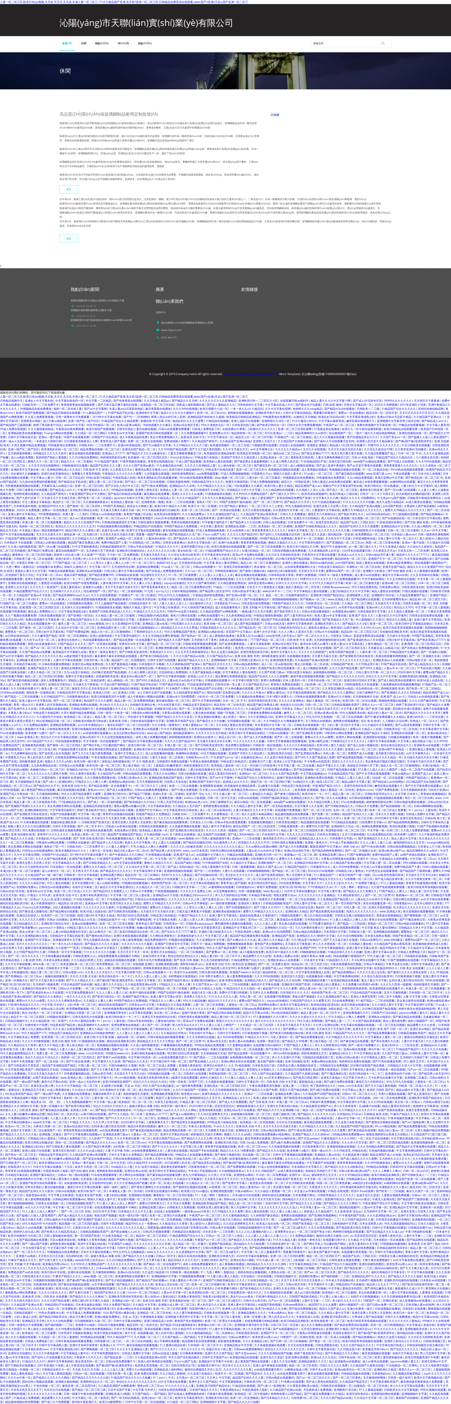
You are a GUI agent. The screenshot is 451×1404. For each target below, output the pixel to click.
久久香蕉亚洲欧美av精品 (337, 688)
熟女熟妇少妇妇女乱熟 (299, 907)
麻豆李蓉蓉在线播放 (158, 409)
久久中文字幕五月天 (235, 449)
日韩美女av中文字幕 (121, 433)
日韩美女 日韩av (340, 636)
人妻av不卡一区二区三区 (399, 668)
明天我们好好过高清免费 (132, 915)
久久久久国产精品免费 (343, 668)
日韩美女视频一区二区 (417, 603)
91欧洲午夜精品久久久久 (93, 490)
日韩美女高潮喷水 (328, 834)
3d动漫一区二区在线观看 (387, 778)
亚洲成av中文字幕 (96, 903)
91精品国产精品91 (296, 867)
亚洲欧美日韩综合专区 (55, 923)
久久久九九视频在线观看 (142, 769)
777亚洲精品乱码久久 (71, 802)
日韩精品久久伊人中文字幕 (243, 490)
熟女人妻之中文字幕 (404, 838)
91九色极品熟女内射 (169, 465)
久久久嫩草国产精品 (44, 636)
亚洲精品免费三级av (332, 855)
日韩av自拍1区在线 (12, 891)
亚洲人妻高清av (70, 587)
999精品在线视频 (122, 490)
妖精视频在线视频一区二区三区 (333, 672)
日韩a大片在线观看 (326, 632)
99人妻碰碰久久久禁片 (370, 619)
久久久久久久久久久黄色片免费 (47, 773)
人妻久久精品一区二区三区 (44, 672)
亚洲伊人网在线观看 (348, 737)
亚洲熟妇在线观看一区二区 (408, 733)
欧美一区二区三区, (381, 624)
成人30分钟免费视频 (345, 867)
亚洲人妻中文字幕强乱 (22, 514)
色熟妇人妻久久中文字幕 (30, 571)
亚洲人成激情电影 (101, 636)
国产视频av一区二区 (312, 599)
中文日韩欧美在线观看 (416, 445)
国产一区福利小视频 (433, 652)
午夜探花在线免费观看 (70, 429)
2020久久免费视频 (385, 405)
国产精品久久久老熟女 (36, 798)
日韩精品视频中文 (11, 401)
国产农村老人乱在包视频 (54, 753)
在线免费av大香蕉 (233, 429)
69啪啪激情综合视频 (74, 465)
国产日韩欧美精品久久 (339, 806)
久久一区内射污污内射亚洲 (259, 765)
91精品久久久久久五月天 (149, 611)
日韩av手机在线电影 (140, 546)
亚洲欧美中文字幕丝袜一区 (28, 469)
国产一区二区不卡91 (90, 826)
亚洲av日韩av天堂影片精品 (394, 417)
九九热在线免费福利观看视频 (37, 482)
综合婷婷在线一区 (367, 688)
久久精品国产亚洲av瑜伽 (235, 441)
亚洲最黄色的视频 (33, 745)
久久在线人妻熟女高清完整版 (234, 725)
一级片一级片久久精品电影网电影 (375, 433)
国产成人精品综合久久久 (424, 664)
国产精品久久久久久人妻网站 (335, 692)
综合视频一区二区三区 (366, 518)
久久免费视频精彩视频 (219, 579)
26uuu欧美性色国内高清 (387, 875)
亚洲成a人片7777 (113, 453)
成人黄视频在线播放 (314, 469)
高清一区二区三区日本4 (251, 469)
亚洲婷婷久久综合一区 (275, 421)
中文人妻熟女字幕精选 (36, 502)
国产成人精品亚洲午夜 (389, 879)
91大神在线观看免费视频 (54, 664)
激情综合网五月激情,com (151, 469)
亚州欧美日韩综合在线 (84, 510)
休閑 (83, 43)
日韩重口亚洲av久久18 (253, 660)
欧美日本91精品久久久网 (170, 506)
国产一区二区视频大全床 (424, 656)
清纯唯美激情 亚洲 (273, 656)
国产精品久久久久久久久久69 (344, 676)
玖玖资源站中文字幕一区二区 (291, 510)
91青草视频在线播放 (133, 461)
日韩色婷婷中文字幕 (250, 405)
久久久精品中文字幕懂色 (377, 725)
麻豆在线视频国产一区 (70, 551)
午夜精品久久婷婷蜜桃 (393, 859)
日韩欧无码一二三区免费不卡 (40, 405)
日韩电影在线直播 (127, 575)
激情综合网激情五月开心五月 (79, 668)
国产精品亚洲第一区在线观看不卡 (134, 640)
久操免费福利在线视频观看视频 (400, 684)
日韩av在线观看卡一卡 (207, 567)
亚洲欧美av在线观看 (89, 571)
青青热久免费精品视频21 (286, 684)
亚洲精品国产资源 (283, 936)
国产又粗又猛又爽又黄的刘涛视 (118, 405)
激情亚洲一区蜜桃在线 (40, 692)
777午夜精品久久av (319, 887)
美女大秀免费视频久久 (164, 437)
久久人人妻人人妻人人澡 (375, 842)
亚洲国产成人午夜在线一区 (17, 794)
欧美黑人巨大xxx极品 (250, 636)
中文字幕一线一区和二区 (382, 830)
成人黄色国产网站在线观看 (38, 790)
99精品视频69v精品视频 (153, 615)
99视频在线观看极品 (181, 940)
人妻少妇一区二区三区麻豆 (263, 478)
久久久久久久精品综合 (108, 648)
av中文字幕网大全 (261, 449)
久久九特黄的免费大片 (158, 559)
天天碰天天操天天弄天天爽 (214, 741)
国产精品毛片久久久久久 (115, 871)
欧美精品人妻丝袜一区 (125, 502)
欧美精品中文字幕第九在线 (70, 652)
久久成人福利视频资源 (22, 546)
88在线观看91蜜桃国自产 (430, 563)
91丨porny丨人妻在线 (422, 810)
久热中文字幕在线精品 (297, 413)
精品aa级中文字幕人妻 (356, 782)
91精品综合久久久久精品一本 (382, 757)
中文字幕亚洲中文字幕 (434, 729)
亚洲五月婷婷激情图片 (238, 567)
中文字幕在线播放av (313, 773)
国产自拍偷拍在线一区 (396, 518)
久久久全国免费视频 (103, 595)
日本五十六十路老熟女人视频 (265, 587)
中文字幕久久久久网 (325, 498)
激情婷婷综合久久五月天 (408, 842)
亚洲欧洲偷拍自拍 (36, 810)
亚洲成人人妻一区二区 (174, 490)
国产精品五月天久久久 (217, 664)
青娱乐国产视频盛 (75, 575)
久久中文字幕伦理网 (278, 409)
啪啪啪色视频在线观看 (393, 701)
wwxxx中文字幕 (74, 425)
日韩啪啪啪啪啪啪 (258, 871)
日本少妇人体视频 (429, 474)
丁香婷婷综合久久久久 (148, 632)
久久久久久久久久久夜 (161, 551)
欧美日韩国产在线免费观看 (81, 583)
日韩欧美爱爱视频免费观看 (89, 599)
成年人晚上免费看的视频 (151, 737)
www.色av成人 (272, 891)
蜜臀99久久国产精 (317, 826)
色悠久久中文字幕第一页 (140, 842)
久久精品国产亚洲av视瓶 (365, 506)
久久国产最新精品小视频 (121, 664)
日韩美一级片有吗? (34, 684)
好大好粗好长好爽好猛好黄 (413, 494)
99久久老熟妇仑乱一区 (215, 425)
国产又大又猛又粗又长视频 (340, 940)
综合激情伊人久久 (200, 603)
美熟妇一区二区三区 (380, 923)
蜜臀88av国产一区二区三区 (343, 571)
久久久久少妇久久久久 (339, 883)
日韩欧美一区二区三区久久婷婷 (236, 668)
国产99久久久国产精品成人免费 (315, 757)
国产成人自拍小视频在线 (362, 745)
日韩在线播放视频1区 (51, 615)
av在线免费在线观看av (97, 733)
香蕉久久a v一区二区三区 (378, 705)
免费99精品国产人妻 (114, 542)
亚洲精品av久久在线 (182, 486)
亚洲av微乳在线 (318, 741)
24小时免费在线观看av (277, 769)
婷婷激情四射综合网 (113, 457)
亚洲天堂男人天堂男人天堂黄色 (131, 822)
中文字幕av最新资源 (331, 421)
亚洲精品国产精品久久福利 (372, 733)
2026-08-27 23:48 (86, 325)
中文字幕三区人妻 (216, 936)
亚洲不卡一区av (367, 859)
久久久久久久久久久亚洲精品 (217, 401)
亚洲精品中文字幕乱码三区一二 (242, 928)
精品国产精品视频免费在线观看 (249, 936)
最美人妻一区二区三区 (72, 624)
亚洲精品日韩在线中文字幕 (117, 619)
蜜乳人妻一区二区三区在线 (106, 482)
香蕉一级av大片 (23, 705)
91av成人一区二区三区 (318, 474)
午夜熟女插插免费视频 (268, 615)
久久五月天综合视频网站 (43, 465)
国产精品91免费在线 (40, 551)
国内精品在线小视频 (120, 810)
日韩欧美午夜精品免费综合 (424, 498)
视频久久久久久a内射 (58, 761)
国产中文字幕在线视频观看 (17, 534)
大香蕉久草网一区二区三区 (33, 563)
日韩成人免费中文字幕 (420, 814)
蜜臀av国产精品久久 (436, 672)
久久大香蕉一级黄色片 (166, 725)
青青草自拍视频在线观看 (118, 814)
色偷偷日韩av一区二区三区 (47, 769)
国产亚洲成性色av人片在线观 (365, 640)
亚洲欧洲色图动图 (166, 648)
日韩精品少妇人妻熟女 (349, 871)
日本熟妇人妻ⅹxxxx (403, 534)
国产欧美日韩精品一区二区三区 (106, 798)
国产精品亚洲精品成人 (334, 729)
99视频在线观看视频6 (135, 883)
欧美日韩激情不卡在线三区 (207, 490)
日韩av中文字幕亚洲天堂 (205, 928)
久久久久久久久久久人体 (184, 899)
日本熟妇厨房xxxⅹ (316, 919)
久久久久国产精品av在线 (188, 656)
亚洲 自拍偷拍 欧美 (23, 834)
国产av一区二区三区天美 (46, 648)
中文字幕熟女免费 (164, 919)
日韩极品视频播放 (399, 737)
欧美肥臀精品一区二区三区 (372, 534)
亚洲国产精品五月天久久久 (325, 879)
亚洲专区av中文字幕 (131, 644)
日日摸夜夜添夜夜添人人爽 (81, 441)
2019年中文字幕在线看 (106, 417)
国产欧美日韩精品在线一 (155, 656)
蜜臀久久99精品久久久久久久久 (362, 510)
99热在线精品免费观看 (136, 773)
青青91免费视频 (306, 575)
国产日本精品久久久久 (236, 818)
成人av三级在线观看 (82, 518)
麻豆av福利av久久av (187, 559)
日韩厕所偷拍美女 (218, 538)
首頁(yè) (67, 43)
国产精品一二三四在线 (351, 923)
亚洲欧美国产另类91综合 (204, 782)
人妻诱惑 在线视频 (50, 583)
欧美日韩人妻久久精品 (278, 486)
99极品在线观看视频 (411, 425)
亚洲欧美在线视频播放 (22, 583)
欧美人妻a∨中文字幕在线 (330, 615)
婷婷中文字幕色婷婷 (299, 624)
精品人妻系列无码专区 (223, 773)
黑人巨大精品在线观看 (318, 915)
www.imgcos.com (171, 330)
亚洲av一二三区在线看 (246, 838)
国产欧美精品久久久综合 (139, 802)
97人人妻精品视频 (140, 709)
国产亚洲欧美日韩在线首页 (356, 656)
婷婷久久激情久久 (75, 567)
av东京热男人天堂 (11, 948)
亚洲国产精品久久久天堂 (43, 668)
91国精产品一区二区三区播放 (18, 603)
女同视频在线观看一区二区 (244, 721)
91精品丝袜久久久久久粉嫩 (345, 952)
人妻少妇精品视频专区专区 (204, 769)
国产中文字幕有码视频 (171, 676)
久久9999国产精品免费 (172, 449)
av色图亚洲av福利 (343, 611)
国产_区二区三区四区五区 (349, 648)
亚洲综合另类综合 (59, 684)
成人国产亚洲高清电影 (270, 875)
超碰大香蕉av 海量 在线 (316, 956)
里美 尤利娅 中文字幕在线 (259, 607)
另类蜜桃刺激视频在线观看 (22, 486)
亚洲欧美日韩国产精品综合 (327, 595)
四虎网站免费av (26, 887)
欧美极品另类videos (244, 790)
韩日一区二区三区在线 (419, 798)
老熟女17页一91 (207, 502)
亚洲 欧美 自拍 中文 (192, 437)
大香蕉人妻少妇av (19, 713)
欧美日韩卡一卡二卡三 (316, 794)
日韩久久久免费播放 (292, 514)
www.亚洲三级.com (378, 474)
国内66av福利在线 (321, 563)
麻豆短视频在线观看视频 (84, 453)
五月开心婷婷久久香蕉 (428, 903)
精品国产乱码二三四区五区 (357, 522)
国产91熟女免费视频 (154, 486)
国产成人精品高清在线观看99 (396, 680)
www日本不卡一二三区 (276, 591)
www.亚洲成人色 (338, 599)
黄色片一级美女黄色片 (103, 652)
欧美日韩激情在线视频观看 (228, 546)
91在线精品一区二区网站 (144, 542)
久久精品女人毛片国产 (186, 806)
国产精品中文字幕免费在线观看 (142, 741)
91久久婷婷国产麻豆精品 (197, 607)
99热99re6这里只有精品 (182, 611)
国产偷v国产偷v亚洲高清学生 (413, 441)
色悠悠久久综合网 (202, 668)
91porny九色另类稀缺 (36, 907)
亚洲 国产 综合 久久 (361, 615)
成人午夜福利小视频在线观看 (145, 696)
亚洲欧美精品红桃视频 (413, 676)
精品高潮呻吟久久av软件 (310, 433)
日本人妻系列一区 (294, 680)
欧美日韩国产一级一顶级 (354, 875)
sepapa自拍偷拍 (174, 583)
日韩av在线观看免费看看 (174, 429)
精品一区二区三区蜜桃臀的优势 (191, 587)
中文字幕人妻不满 (352, 709)
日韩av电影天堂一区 (419, 660)
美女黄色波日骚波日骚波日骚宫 (385, 761)
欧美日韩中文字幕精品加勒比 (414, 624)
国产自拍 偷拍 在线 (416, 522)
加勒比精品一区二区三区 (304, 688)
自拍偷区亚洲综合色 (142, 705)
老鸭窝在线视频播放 (240, 413)
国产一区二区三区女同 (317, 810)
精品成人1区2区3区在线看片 (347, 445)
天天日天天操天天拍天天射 (345, 449)
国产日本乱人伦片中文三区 (122, 486)
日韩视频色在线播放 (79, 603)
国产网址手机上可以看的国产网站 (104, 745)
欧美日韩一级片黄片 (86, 761)
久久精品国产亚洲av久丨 (429, 417)
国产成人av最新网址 (119, 790)
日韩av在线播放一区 (281, 733)
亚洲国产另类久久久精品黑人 (239, 457)
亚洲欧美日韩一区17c (268, 855)
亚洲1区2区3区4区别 (292, 887)
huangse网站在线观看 (58, 433)
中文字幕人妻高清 (438, 425)
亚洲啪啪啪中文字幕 (224, 660)
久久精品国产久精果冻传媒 (295, 441)
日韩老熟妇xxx (245, 887)
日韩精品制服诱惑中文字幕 (119, 522)
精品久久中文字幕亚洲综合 (117, 887)
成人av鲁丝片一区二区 (56, 871)
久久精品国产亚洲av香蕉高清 (259, 514)
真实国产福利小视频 (187, 863)
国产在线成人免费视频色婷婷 (164, 571)
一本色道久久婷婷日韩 (47, 441)
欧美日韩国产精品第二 (343, 652)
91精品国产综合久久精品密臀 (119, 421)
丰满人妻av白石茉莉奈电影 (126, 409)
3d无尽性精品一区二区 (100, 425)
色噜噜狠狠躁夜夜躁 (239, 944)
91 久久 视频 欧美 (143, 761)
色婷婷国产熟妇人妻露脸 (51, 457)
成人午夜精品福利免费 (133, 437)
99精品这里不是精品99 (197, 705)
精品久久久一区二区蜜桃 (76, 461)
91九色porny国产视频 (391, 498)
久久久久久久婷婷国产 (312, 652)
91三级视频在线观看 (405, 514)
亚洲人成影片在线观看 (245, 421)
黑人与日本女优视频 (318, 648)
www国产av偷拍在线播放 (369, 461)
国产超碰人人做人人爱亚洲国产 (427, 437)
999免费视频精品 (49, 514)
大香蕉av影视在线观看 (176, 713)
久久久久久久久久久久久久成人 (350, 660)
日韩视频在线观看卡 (217, 680)
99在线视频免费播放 (68, 741)
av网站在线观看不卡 (211, 615)
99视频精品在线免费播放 (35, 409)
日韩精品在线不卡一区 (142, 603)
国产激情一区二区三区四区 (84, 506)
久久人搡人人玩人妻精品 (146, 583)
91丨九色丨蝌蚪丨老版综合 (17, 567)
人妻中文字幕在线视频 (67, 660)
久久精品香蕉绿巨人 (350, 895)
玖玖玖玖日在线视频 (320, 871)
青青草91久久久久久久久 (53, 834)
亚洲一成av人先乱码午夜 (15, 441)
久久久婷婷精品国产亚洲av (183, 664)
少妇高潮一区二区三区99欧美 (323, 684)
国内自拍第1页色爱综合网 (223, 692)
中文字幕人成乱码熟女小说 (414, 741)
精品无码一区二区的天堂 (381, 413)
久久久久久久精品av (288, 449)
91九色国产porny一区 (225, 757)
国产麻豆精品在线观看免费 (170, 822)
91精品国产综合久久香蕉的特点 (254, 778)
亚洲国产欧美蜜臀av (81, 859)
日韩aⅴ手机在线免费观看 (230, 822)
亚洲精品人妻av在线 (155, 624)
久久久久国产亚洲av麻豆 (138, 465)
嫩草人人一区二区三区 (139, 648)
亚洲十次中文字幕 (265, 632)
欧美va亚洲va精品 (128, 425)
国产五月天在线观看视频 (271, 688)
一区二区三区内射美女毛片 (262, 879)
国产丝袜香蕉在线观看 (127, 401)
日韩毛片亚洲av (438, 790)
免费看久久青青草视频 (86, 474)
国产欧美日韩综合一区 (271, 425)
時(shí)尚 (123, 43)
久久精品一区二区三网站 (90, 433)
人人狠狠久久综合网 (394, 721)
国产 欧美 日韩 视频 (378, 709)
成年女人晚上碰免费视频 (126, 940)
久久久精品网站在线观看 (278, 490)
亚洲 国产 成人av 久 (392, 696)
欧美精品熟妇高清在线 (172, 749)
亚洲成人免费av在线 (286, 956)
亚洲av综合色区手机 (186, 425)
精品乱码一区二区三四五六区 (427, 599)
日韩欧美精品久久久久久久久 (218, 628)
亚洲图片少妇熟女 (374, 571)
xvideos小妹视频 (194, 798)
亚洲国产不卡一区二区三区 (385, 559)
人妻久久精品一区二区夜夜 (166, 757)
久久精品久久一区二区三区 (153, 887)
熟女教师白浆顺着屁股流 (230, 676)
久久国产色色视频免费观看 (388, 887)
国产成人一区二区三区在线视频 (144, 482)
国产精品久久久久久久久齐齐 (422, 713)
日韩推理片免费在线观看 (172, 761)
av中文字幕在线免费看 (127, 863)
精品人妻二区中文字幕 (424, 891)
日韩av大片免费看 (366, 806)
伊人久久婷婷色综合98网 (230, 895)
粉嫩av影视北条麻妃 (149, 928)
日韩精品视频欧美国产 (345, 705)
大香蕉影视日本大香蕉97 (160, 948)
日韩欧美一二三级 (368, 409)
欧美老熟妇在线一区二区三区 (59, 449)
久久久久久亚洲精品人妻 (199, 465)
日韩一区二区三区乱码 (69, 478)
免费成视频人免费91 (177, 441)
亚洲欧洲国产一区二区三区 (275, 863)
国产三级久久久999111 (284, 494)
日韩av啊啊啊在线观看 (428, 806)
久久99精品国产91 (52, 696)
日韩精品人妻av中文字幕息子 (99, 948)
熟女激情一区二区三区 (268, 567)
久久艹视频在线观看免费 (20, 615)
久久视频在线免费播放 (250, 696)
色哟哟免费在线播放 (26, 494)
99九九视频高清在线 (298, 506)
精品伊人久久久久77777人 (413, 555)
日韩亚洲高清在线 (412, 587)
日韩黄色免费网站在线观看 (265, 713)
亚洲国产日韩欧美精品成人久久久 (316, 526)
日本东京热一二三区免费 (413, 551)
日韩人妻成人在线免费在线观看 (331, 482)
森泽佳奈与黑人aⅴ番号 (314, 644)
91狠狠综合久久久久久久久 (348, 741)
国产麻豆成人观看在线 (33, 911)
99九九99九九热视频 (319, 717)
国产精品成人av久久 (434, 421)
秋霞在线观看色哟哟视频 (391, 656)
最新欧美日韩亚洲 (302, 457)
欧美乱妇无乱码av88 (331, 417)
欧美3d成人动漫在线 (430, 680)
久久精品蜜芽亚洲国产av (189, 692)
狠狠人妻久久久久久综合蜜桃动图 (29, 826)
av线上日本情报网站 (191, 948)
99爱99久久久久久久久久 (383, 445)
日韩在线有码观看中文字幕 (147, 721)
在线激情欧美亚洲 (107, 676)
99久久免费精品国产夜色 (180, 632)
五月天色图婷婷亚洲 (149, 782)
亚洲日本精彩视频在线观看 (130, 936)
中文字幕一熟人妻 (89, 814)
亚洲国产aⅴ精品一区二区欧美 (124, 538)
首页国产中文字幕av (238, 632)
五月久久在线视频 (314, 449)
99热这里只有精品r (207, 457)
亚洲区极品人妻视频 (421, 749)
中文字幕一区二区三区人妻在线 (130, 895)
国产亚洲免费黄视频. (232, 644)
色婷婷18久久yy (166, 563)
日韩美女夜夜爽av (174, 542)
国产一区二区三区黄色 (67, 701)
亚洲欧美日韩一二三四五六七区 (258, 401)
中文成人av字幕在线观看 (376, 867)
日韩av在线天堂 (275, 624)
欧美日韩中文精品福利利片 (186, 469)
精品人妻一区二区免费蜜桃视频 (134, 701)
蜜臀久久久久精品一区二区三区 (299, 859)
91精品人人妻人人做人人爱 (352, 778)
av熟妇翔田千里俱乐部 (78, 656)
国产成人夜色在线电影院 (54, 538)
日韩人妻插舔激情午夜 (216, 838)
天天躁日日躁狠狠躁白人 (143, 628)
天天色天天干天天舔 (338, 538)
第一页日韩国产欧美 (348, 903)
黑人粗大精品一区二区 (137, 765)
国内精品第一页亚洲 (340, 534)
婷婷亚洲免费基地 (183, 474)
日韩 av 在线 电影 (362, 457)
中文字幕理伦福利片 (311, 542)
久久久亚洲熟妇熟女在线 (31, 936)
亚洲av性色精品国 (129, 445)
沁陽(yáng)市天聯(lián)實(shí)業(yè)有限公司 (251, 374)
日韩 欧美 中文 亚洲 (95, 469)
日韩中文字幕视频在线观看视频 (286, 741)
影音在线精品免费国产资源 (294, 498)
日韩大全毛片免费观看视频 (304, 425)
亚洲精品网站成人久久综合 (64, 469)
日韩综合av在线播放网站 (37, 851)
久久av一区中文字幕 (434, 530)
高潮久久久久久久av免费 (187, 494)
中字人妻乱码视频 (58, 883)
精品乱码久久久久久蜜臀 (187, 421)
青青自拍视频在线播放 (185, 522)
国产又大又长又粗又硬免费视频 (92, 753)
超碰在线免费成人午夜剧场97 (258, 915)
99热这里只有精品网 (46, 713)
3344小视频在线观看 (435, 867)
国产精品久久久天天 (297, 502)
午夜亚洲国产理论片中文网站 (87, 494)
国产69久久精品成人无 (160, 498)
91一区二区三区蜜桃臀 (182, 575)
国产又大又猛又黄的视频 (204, 449)
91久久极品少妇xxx (304, 421)
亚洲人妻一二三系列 (75, 514)
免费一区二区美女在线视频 (145, 441)
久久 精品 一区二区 (271, 595)
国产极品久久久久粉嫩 (211, 721)
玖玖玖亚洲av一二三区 (279, 433)
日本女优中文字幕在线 (427, 518)
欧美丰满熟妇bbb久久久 (71, 851)
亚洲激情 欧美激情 (70, 778)
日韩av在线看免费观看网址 (151, 790)
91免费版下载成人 (366, 883)
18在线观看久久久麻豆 (156, 425)
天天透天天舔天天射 (324, 656)
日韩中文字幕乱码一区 (358, 405)
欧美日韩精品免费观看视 (195, 648)
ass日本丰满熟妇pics (91, 725)
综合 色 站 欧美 (370, 721)
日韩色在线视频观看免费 (309, 696)
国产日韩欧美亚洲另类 (133, 652)
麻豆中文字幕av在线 (395, 575)
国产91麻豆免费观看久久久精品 (384, 717)
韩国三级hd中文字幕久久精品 (96, 915)
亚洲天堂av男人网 (112, 530)
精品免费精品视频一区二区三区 (100, 449)
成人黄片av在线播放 (367, 575)
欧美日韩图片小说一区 (214, 409)
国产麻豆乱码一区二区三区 (271, 465)
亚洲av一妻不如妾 (49, 437)
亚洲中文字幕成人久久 (289, 717)
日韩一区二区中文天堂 (221, 798)
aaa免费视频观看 (207, 474)
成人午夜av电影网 (54, 421)
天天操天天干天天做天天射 (58, 498)
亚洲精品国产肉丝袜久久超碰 (205, 417)
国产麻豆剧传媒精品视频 (22, 680)
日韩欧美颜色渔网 (178, 482)
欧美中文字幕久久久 (283, 652)
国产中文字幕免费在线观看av (423, 786)
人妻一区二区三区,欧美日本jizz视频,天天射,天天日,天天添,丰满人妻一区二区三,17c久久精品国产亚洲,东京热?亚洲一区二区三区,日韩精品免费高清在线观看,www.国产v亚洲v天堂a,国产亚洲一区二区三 (124, 2)
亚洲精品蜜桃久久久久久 (227, 709)
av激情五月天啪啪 (304, 417)
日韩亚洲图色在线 (364, 538)
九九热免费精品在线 (238, 615)
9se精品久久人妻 (303, 782)
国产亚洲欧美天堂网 (309, 733)
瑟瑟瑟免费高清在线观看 (368, 636)
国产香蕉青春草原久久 (155, 587)
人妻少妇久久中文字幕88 (416, 486)
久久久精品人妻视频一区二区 (406, 611)
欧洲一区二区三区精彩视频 (184, 619)
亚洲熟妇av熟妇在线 (210, 632)
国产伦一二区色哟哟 (136, 417)
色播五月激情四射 (237, 482)
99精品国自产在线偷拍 (148, 526)
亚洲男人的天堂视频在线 (51, 705)
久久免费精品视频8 (36, 725)
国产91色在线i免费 (373, 846)
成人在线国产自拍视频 (211, 834)
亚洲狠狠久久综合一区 (279, 928)
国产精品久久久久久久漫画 (325, 749)
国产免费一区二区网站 (326, 814)
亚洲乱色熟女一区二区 (274, 457)
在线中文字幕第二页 (300, 530)
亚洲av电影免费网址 (399, 563)
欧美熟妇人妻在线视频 (217, 461)
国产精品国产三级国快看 (15, 425)
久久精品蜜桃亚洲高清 (232, 583)
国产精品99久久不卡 (46, 786)
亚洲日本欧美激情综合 (55, 474)
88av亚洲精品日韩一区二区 (53, 721)
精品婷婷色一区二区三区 (246, 433)
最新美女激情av (318, 628)
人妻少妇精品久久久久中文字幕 (349, 591)
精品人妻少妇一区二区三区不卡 (220, 956)
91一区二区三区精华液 (263, 948)
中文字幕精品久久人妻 (66, 863)
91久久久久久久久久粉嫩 (358, 502)
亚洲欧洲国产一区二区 (139, 859)
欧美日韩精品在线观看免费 (401, 429)
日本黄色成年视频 (25, 506)
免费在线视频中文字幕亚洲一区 (376, 425)
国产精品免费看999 (101, 575)
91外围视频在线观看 (190, 579)
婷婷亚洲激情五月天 (196, 765)
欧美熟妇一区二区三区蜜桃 (275, 526)
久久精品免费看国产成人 (380, 453)
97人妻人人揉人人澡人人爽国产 (378, 769)
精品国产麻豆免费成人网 (83, 542)
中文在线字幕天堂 (169, 705)
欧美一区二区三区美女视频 (116, 923)
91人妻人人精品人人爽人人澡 (348, 919)
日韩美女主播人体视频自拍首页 (354, 915)
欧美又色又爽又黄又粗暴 (346, 453)
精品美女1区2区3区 (70, 903)
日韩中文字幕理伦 (196, 778)
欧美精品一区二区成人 (78, 717)
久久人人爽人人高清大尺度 (219, 559)
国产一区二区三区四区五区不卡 (259, 830)
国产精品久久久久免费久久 (360, 891)
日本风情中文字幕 (273, 834)
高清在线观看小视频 (402, 826)
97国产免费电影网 (77, 632)
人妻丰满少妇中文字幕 (114, 583)
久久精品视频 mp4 (155, 834)
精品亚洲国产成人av (307, 486)
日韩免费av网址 (389, 587)
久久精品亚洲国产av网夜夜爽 (218, 611)
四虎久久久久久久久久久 (347, 761)
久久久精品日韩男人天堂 (323, 802)
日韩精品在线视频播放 (153, 826)
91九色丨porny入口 (156, 591)
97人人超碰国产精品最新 (110, 603)
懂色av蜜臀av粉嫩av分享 (129, 806)
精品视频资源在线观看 (315, 822)
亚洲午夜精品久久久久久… (275, 790)
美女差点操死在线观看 (293, 923)
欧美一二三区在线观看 (180, 502)
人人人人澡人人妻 (265, 923)
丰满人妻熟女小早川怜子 (23, 599)
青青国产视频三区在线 (137, 514)
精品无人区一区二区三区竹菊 (253, 437)
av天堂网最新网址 (224, 891)
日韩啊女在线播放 (78, 842)
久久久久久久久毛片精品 (211, 733)
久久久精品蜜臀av (193, 514)
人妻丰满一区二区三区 (373, 652)
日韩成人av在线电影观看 (105, 514)
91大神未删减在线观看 (239, 688)
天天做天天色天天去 (153, 555)
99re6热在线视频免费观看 (406, 469)
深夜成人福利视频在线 (190, 405)
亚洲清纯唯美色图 (281, 660)
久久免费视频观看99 (194, 433)
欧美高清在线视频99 (314, 494)
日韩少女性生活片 (302, 818)
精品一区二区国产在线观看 (417, 769)
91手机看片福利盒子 (214, 522)
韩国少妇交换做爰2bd (41, 644)
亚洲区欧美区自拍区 (280, 753)
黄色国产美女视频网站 (269, 944)
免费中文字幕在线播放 (79, 676)
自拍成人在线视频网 (292, 445)
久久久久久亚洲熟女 (291, 701)
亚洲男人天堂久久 (264, 441)
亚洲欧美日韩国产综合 (180, 721)
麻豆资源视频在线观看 (71, 790)
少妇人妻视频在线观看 (66, 907)
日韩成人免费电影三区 (206, 429)
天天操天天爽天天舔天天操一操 (120, 510)
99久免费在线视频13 (35, 830)
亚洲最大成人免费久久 (142, 818)
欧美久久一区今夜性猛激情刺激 (361, 429)
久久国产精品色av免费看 (34, 652)
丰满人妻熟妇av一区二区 (198, 725)
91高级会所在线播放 (327, 429)
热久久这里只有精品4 (389, 502)
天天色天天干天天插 (85, 871)
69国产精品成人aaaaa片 (320, 607)
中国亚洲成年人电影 (247, 932)
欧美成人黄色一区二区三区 (88, 834)
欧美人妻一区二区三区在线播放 (156, 838)
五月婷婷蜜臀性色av (394, 599)
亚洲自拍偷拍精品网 (430, 409)
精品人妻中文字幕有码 (217, 826)
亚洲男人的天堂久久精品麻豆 (374, 441)
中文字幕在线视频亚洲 (301, 692)
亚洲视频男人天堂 (358, 595)
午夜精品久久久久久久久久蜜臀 (122, 474)
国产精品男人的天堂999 (214, 591)
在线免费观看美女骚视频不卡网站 (71, 879)
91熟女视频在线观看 (415, 591)
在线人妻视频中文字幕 (30, 729)
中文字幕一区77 (99, 567)
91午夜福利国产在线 (215, 863)
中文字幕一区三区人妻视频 (432, 607)
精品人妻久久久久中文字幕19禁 (331, 401)
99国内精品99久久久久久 (207, 482)
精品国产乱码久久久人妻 (105, 465)
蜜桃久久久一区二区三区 (43, 461)
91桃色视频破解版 (166, 891)
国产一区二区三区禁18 (267, 502)
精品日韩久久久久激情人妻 (82, 530)
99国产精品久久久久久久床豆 (173, 717)
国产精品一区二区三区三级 (164, 644)
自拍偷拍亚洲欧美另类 (394, 632)
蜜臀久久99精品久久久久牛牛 (161, 903)
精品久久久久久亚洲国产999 (82, 522)
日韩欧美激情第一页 (291, 826)
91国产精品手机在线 (121, 413)
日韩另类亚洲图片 (287, 822)
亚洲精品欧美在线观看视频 (25, 433)
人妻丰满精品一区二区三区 (382, 644)
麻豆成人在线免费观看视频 (370, 482)
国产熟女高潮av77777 (315, 453)
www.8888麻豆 (393, 940)
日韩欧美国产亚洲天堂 (95, 822)
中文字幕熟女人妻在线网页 (239, 672)
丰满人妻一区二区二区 (178, 745)
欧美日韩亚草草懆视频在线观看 (402, 628)
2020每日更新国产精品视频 (292, 559)
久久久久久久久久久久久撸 (332, 530)
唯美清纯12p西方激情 (344, 628)
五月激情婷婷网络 (47, 794)
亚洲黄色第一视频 (152, 502)
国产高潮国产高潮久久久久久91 (25, 806)
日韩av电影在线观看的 (409, 923)
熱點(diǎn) (102, 43)
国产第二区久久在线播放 (331, 798)
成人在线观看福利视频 (159, 753)
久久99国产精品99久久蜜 (29, 952)
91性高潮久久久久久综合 (186, 624)
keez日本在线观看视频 (170, 518)
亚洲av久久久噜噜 (339, 696)
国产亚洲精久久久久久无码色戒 (401, 692)
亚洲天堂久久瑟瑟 (314, 534)
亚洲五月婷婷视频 (379, 907)
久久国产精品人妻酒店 (233, 506)
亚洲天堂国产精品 (393, 567)
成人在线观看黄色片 (227, 607)
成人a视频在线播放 (302, 465)
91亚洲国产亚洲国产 (109, 859)
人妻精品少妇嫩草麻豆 (167, 765)
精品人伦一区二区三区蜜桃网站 (260, 563)
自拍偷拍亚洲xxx (251, 757)
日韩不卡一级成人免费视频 (335, 575)
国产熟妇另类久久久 (351, 514)
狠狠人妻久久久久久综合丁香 (270, 818)
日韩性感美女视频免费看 (153, 522)
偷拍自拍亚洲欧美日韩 (14, 903)
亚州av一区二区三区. (261, 919)
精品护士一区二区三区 (66, 502)
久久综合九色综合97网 (378, 449)
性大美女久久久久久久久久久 (411, 907)
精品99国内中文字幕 (392, 948)
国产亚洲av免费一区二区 (241, 595)
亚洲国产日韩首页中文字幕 (172, 944)
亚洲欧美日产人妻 (260, 761)
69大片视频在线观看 (213, 753)
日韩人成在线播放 (274, 522)
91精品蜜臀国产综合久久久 (222, 551)
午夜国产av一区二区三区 (338, 425)
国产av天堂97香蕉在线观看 (364, 465)
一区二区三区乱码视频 (348, 717)
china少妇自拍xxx (181, 457)
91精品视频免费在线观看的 (114, 526)
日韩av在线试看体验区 (316, 611)
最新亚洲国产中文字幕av (325, 846)
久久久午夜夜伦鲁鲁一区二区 (423, 879)
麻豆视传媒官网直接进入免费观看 (110, 749)
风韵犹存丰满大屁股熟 (407, 709)
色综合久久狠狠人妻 (139, 506)
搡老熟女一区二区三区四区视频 (32, 555)
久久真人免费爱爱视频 (39, 417)
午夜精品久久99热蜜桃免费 (256, 559)
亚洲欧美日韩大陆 (165, 709)
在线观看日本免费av (49, 567)
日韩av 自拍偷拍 (57, 919)
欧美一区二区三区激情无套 (362, 583)
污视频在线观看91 (290, 915)
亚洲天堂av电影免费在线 (87, 664)
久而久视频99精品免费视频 (28, 445)
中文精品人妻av (29, 530)
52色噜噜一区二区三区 (358, 879)
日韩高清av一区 (173, 923)
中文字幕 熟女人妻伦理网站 (221, 563)
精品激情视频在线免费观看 (292, 814)
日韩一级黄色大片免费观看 (72, 417)
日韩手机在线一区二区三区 (325, 680)
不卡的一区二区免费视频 (122, 555)
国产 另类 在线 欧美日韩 (88, 838)
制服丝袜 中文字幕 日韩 (155, 421)
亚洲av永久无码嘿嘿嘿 (180, 696)
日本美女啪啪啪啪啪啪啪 (204, 729)
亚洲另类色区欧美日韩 (254, 652)
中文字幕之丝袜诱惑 (166, 607)
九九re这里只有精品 (76, 672)
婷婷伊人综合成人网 (66, 555)
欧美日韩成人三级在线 (343, 494)
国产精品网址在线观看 (365, 599)
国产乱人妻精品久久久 (221, 405)
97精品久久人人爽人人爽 (90, 782)
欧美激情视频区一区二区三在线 (229, 445)
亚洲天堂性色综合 (327, 522)
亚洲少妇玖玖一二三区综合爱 (425, 717)
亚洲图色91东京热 (382, 595)
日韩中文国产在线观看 (161, 660)
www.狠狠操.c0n (99, 624)
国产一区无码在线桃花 (278, 806)
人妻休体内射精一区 (158, 538)
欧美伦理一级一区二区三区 (103, 765)
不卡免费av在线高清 (317, 761)
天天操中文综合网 (398, 636)
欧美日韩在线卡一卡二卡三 (67, 579)
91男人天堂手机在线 (170, 802)
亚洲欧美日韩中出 (145, 749)
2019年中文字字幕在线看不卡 (88, 855)
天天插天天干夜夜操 (426, 401)
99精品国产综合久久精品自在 (394, 457)
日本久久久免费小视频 (389, 814)
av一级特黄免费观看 (223, 903)
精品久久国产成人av (269, 867)
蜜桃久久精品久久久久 (282, 542)
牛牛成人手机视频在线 (344, 842)
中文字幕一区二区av (49, 575)
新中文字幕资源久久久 (283, 579)
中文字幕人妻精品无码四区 (107, 769)
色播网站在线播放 (187, 753)
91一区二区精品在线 (375, 469)
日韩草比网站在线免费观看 (227, 851)
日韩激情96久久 (320, 867)
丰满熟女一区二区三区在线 (363, 567)
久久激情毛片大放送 (49, 717)
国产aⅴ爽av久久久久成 (241, 940)
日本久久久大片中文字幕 (291, 583)
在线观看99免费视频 (13, 611)
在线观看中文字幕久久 (210, 855)
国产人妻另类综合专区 (298, 615)
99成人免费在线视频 (13, 429)
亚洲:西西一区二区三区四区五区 (39, 607)
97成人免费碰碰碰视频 (234, 474)
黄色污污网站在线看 (183, 615)
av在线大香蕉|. (223, 648)
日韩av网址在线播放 (405, 899)
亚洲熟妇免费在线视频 (83, 705)
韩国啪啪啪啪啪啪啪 (285, 599)
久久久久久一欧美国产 (44, 587)
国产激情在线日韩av (98, 936)
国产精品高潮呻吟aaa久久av (71, 595)
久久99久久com (370, 628)
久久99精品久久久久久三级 (190, 445)
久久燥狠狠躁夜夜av (96, 502)
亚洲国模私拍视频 (211, 786)
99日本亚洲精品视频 (276, 729)
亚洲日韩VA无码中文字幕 (360, 680)
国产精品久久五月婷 (184, 401)
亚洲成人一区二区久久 (424, 721)
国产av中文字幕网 (95, 409)
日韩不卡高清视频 (63, 826)
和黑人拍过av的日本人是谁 (168, 417)
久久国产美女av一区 (393, 437)
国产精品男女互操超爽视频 (251, 461)
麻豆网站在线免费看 (156, 494)
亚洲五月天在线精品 (306, 518)
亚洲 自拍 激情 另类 (246, 656)
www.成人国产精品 (159, 733)
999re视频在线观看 (415, 863)
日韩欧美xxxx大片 (197, 757)
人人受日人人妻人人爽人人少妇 (110, 563)
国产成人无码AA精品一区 (244, 834)
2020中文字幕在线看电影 (300, 891)
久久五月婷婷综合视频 (424, 575)
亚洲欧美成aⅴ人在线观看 (388, 660)
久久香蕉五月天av (121, 469)
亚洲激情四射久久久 (190, 936)
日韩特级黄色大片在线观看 (368, 530)
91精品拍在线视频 (217, 421)
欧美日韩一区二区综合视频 (359, 701)
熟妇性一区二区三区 (328, 907)
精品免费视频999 (52, 530)
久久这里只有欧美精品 (278, 757)
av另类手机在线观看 (351, 607)
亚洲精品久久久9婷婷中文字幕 (315, 936)
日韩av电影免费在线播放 (409, 802)
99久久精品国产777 (293, 879)
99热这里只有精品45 (331, 567)
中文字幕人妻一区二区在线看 (296, 765)
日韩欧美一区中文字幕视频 (81, 875)
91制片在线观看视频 (244, 538)
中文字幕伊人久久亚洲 (308, 806)
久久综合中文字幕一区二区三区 (75, 628)
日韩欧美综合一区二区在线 (322, 603)
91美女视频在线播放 (207, 717)
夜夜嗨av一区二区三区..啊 (300, 855)
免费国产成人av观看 (360, 753)
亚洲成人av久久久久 (350, 555)
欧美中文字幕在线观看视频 (143, 530)
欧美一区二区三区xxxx (211, 413)
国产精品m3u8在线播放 (339, 409)
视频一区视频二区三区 (231, 713)
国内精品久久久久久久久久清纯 (226, 919)
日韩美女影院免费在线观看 (426, 615)
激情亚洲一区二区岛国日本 (81, 534)
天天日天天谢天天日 (48, 534)
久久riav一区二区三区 (198, 571)
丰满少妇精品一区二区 (256, 551)
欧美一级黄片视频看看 (427, 737)
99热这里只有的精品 (163, 915)
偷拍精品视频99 (183, 733)
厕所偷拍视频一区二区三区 (173, 701)
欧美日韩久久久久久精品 (125, 903)
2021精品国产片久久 (40, 741)
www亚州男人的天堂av (280, 636)
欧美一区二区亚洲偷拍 (73, 636)
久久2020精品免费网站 (83, 457)
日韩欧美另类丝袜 (144, 599)
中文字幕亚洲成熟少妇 (361, 417)
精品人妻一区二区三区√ (110, 717)
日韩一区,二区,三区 (317, 705)
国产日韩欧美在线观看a (123, 911)
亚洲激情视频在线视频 (178, 871)
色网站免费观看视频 (374, 826)
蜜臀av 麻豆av (276, 692)
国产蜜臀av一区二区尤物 (221, 952)
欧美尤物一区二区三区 (218, 624)
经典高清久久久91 (161, 652)
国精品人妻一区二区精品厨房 (86, 680)
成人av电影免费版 (22, 457)
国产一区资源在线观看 (226, 510)
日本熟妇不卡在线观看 (18, 542)
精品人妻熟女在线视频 (370, 563)
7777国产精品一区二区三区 (70, 563)
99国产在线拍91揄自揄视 (235, 502)
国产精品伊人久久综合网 (245, 522)
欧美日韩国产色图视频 (30, 413)
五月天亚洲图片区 (83, 883)
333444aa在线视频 (12, 692)
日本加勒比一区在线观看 (65, 867)
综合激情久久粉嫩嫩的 (25, 474)
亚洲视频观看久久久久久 (111, 709)
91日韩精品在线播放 (344, 822)
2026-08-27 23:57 (86, 316)
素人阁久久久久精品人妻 (273, 940)
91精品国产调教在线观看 (20, 538)
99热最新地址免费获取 (276, 417)
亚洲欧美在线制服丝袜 (227, 911)
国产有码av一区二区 (194, 636)
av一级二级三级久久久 (362, 546)
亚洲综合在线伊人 (69, 640)
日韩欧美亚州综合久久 (292, 628)
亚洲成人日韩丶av (104, 692)
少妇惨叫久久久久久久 (261, 429)
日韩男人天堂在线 (175, 782)
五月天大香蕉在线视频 (256, 510)
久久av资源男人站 (238, 530)
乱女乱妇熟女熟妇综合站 (129, 733)
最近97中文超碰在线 (333, 546)
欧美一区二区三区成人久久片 (72, 891)
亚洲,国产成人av (183, 855)
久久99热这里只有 (367, 664)
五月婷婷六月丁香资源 (100, 551)
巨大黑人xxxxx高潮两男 (214, 790)
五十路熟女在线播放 (318, 721)
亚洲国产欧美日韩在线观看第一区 (157, 433)
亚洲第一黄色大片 (316, 842)
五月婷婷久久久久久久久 (65, 591)
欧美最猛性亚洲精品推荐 (219, 453)
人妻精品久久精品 (260, 794)
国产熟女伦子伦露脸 (308, 405)
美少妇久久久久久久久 (114, 705)
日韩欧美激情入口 (84, 956)
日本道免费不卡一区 (300, 522)
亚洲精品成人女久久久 (313, 838)
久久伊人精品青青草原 (200, 518)
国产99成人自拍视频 (400, 461)
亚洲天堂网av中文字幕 (389, 478)
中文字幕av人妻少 (41, 478)
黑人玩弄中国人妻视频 (335, 518)
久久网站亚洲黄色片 (162, 936)
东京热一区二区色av (26, 899)
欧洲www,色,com (196, 802)
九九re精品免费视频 (359, 478)
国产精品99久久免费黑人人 (110, 891)
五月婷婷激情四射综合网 (329, 640)
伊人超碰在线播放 (237, 899)
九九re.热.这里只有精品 (56, 899)
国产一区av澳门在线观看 (400, 490)
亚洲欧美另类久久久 (327, 624)
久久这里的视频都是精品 (117, 737)
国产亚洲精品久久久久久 (373, 838)
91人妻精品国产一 (94, 413)
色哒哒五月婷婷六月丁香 (362, 765)
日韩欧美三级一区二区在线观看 (33, 559)
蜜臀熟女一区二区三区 (19, 632)
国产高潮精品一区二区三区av (344, 542)
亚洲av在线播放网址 (84, 923)
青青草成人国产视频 (112, 441)
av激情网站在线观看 (402, 482)
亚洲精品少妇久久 (302, 798)
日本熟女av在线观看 (71, 765)
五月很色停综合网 (190, 563)
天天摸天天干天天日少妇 (421, 875)
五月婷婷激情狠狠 (19, 453)
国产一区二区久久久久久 (312, 636)
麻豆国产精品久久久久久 (193, 660)
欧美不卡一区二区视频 (202, 506)
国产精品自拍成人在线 (133, 757)
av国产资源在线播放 (413, 855)
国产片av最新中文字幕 (157, 445)
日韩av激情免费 (323, 559)
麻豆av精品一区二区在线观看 (252, 802)
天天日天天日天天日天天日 (416, 413)
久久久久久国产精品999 (242, 534)
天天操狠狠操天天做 (365, 696)
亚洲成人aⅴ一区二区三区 (360, 749)
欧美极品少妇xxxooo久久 (197, 895)
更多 (68, 189)
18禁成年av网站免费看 (145, 713)
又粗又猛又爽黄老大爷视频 (193, 911)
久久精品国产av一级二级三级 (43, 875)
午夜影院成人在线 (124, 478)
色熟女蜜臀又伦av (284, 895)
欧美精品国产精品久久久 (82, 619)
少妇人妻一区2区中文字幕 (343, 725)
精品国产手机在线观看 (275, 619)
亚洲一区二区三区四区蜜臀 (295, 429)
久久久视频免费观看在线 (99, 778)
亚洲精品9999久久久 (51, 506)
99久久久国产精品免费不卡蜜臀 (81, 794)
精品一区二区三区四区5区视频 (44, 676)
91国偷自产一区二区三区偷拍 (292, 437)
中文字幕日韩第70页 (245, 680)
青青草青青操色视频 (253, 542)
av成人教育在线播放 (418, 502)
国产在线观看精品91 (257, 599)
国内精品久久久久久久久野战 (179, 628)
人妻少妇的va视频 (16, 769)
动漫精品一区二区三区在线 (157, 405)
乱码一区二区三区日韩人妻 (350, 810)
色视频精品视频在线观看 (283, 469)
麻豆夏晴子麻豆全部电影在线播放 (116, 656)
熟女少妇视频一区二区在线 (311, 664)
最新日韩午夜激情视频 (39, 948)
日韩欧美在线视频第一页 (309, 725)
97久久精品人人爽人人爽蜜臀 (149, 846)
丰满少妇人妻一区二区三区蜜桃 (19, 871)
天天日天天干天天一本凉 (132, 952)
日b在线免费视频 (289, 883)
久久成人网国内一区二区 (426, 526)
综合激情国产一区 (340, 433)
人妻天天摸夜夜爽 (258, 644)
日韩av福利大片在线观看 (162, 879)
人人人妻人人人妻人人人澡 (216, 575)
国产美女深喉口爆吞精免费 (287, 648)
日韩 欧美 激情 (332, 405)
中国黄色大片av (261, 474)
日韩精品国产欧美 (342, 664)
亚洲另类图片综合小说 (195, 546)
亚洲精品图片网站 (111, 875)
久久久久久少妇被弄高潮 (186, 846)
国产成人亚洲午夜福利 (330, 465)
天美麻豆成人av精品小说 (56, 486)
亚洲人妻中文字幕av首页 (361, 948)
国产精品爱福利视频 (349, 757)
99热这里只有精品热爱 (219, 469)
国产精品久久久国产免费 (173, 640)
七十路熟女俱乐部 (427, 457)
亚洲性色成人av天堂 (82, 919)
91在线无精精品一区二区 (89, 899)
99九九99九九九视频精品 (174, 595)
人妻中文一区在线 (100, 851)
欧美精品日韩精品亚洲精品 (243, 417)
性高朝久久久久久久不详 (253, 842)
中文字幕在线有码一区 (69, 401)
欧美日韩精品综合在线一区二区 (139, 932)
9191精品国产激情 (106, 461)
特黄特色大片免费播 (121, 928)
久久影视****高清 (93, 555)
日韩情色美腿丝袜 (226, 571)
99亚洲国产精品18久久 (327, 786)
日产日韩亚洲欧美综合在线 (72, 818)
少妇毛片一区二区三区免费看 (215, 696)
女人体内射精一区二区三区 (235, 465)
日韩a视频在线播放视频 (54, 709)
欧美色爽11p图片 (36, 733)
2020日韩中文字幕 (409, 672)
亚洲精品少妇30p (77, 769)
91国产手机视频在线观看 (432, 826)
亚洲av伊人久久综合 (379, 607)
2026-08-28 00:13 (86, 306)
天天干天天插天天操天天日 (122, 587)
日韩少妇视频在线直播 (192, 773)
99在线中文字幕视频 (140, 717)
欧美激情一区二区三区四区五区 (147, 457)
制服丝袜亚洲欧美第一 (65, 822)
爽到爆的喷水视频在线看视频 (233, 923)
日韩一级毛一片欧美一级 (112, 713)
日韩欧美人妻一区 (359, 932)
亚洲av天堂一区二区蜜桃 (168, 794)
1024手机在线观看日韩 (356, 551)
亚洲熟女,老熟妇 (317, 445)
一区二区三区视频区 (191, 952)
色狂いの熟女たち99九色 (35, 895)
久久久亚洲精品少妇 (260, 717)
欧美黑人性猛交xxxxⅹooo (251, 648)
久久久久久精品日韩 (32, 883)
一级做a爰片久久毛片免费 (255, 611)
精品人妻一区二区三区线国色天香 (35, 802)
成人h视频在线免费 (315, 668)
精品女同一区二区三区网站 (142, 875)
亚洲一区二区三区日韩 (89, 486)
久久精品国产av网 (108, 773)
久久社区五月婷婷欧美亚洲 (282, 555)
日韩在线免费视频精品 (401, 846)
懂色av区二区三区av (286, 453)
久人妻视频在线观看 (426, 571)
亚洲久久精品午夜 (36, 579)
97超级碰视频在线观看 (388, 798)
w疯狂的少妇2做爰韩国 (281, 571)
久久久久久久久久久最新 (98, 907)
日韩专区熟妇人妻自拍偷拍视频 (136, 429)
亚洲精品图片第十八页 (111, 628)
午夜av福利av (400, 773)
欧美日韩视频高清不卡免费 (108, 696)
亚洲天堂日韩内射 (340, 461)
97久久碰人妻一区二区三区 (230, 794)
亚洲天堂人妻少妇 (130, 559)
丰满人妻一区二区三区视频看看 (41, 522)
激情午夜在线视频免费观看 (307, 676)
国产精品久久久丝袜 (290, 607)
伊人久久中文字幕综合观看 (100, 559)
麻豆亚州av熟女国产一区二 (138, 676)
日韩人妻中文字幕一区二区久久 (397, 538)
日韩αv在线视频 (248, 798)
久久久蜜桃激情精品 (40, 429)
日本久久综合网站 (164, 773)
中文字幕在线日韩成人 (203, 749)
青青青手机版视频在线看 (421, 883)
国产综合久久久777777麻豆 (178, 932)
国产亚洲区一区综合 (80, 615)
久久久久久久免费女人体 (173, 818)
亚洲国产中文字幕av (148, 810)
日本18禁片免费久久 (279, 696)
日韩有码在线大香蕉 (281, 575)
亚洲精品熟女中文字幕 (395, 526)
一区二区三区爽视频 (20, 842)
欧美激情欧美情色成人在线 (430, 944)
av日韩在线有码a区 (378, 514)
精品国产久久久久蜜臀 (98, 701)
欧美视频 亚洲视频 (306, 790)
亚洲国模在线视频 (374, 737)
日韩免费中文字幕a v (372, 822)
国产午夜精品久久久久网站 (126, 855)
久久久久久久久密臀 (32, 919)
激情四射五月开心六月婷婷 (280, 838)
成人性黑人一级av (234, 717)
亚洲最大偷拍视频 (169, 599)
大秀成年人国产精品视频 (419, 506)
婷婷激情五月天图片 (262, 749)
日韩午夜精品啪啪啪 (184, 591)
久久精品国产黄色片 (204, 441)
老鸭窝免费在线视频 (215, 806)
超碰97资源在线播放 (289, 778)
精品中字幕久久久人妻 (331, 765)
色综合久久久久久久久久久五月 (75, 526)
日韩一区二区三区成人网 (40, 749)
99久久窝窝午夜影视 (82, 773)
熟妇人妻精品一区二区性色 (303, 587)
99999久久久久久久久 (398, 401)
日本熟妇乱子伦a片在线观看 (53, 838)
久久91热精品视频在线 (326, 502)
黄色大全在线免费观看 (383, 919)
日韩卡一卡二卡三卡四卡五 (377, 494)
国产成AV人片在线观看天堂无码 (334, 441)
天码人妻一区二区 (334, 753)
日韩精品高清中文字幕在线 (74, 692)
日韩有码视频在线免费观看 (289, 551)
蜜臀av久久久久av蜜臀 (319, 737)
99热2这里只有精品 (98, 478)
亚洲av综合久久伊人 (329, 818)
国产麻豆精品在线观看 (350, 474)
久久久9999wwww (133, 879)
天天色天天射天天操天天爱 (117, 534)
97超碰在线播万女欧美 (72, 749)
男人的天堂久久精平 (40, 757)
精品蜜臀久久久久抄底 (257, 956)
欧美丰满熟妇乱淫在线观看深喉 (157, 478)
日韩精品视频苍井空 (112, 546)
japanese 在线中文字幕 (128, 498)
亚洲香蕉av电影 (31, 421)
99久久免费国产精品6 (255, 518)
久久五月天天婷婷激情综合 (192, 652)
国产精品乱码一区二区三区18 (423, 478)
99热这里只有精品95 (233, 761)
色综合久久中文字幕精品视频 (59, 737)
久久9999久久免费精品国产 (250, 494)
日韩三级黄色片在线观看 (31, 490)
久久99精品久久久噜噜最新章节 (283, 721)
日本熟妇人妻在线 (360, 944)
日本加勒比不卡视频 (151, 664)
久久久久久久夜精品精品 (217, 498)
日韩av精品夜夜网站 (246, 664)
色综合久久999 (403, 607)
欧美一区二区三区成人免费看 (387, 810)
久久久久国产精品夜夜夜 (51, 859)
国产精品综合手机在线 (72, 482)
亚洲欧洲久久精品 (296, 911)
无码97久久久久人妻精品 (176, 875)
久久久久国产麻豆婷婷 (201, 583)
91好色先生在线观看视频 (381, 871)
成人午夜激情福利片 (43, 903)
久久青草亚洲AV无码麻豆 (411, 449)
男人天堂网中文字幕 (298, 875)
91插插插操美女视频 (218, 494)
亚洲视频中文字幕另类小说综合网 (398, 421)
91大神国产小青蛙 (177, 688)
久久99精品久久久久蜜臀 (87, 538)
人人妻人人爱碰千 (117, 846)
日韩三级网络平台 (367, 692)
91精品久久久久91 (167, 546)
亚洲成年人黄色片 (249, 903)
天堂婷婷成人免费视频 (173, 672)
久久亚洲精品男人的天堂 (323, 551)
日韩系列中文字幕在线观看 (319, 555)
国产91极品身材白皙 (412, 919)
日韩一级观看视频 (243, 867)
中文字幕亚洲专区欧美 (216, 555)
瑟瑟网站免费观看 (147, 567)
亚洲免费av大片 (219, 433)
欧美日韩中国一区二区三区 (145, 745)
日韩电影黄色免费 (58, 729)
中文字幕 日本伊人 (406, 794)
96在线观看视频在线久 (97, 640)
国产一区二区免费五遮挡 (194, 709)
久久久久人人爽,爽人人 (55, 599)
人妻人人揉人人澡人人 (173, 603)
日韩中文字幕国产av (112, 668)
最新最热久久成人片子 (197, 599)
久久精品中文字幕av (243, 863)
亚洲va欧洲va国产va (391, 851)
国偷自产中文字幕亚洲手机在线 (342, 486)
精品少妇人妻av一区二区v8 (384, 713)
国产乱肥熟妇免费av (308, 753)
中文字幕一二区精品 (98, 401)
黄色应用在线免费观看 (306, 619)
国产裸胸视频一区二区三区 (421, 915)
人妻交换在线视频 (203, 713)
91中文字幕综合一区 (220, 437)
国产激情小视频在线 (252, 571)
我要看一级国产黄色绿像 (151, 534)
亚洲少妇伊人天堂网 (68, 559)
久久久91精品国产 (188, 498)
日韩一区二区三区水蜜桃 (403, 530)
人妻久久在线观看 (169, 842)
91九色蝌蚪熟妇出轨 (24, 753)
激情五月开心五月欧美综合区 (90, 688)
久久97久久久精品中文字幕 (326, 583)
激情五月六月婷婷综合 (322, 514)
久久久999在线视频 (185, 409)
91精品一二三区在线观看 (229, 587)
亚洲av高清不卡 (89, 737)
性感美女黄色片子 (176, 928)
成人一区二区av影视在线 (276, 664)
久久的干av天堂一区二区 (39, 640)
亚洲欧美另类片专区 (268, 413)
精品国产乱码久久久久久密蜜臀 (359, 526)
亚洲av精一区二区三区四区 (399, 583)
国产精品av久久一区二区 (101, 579)
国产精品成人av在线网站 (388, 782)
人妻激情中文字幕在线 (326, 510)
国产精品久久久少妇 (355, 624)
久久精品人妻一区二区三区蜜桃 (115, 615)
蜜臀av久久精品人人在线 (365, 729)
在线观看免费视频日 (261, 822)
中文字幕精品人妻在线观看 (311, 591)
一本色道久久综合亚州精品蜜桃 (241, 729)
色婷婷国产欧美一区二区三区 (169, 883)
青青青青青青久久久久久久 (400, 465)
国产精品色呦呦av (432, 514)
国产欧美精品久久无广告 (184, 534)
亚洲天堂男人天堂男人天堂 (330, 506)
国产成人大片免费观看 (258, 737)
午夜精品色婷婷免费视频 (208, 595)
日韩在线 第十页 (435, 818)
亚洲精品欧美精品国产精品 (166, 778)
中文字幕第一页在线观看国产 (102, 741)
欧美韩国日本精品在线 (205, 818)
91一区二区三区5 (143, 563)
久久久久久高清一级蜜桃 (221, 830)
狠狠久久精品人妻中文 (287, 474)
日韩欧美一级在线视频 (267, 745)
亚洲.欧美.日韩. (118, 721)
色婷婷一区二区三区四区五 (36, 526)
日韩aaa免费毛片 (370, 940)
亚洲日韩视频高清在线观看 (89, 729)
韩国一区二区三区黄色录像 (382, 542)
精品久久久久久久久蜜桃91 (178, 413)
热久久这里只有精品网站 (257, 814)
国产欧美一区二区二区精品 (95, 498)
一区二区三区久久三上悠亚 (266, 506)
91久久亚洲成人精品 (392, 546)
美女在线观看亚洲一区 (42, 624)
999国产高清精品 (114, 506)
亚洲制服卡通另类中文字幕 (33, 660)
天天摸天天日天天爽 (311, 571)
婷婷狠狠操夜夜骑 (180, 737)
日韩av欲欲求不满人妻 (380, 555)
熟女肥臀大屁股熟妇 (238, 745)
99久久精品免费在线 (364, 587)
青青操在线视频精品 (433, 794)
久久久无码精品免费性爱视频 (160, 636)
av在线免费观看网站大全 (300, 567)
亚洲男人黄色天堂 (146, 490)
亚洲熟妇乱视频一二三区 (240, 526)
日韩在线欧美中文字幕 (371, 611)
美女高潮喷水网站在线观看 (64, 806)
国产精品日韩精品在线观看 (63, 413)
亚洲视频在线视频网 (386, 932)
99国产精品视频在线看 (341, 769)
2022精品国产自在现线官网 (423, 782)
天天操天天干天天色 (387, 603)
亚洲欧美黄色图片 (142, 518)
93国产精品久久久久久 (72, 644)
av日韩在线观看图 (360, 798)
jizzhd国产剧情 (392, 506)
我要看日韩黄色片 (324, 413)
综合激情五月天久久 (153, 575)
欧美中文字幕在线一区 (202, 542)
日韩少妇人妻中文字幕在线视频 (124, 571)
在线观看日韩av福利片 (294, 401)
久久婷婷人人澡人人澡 (310, 490)
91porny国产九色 (214, 534)
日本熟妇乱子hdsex (226, 603)
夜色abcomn (96, 790)
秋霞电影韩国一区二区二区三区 (345, 830)
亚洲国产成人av (422, 773)
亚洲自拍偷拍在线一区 (413, 433)
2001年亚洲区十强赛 (413, 405)
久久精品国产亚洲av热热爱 (312, 660)
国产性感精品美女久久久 (362, 437)
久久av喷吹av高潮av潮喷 (261, 846)
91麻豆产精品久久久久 (192, 915)
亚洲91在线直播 (228, 542)
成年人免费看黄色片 (53, 680)
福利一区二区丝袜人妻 (68, 409)
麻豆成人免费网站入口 (42, 611)
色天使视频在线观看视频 (418, 911)
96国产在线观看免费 (76, 437)
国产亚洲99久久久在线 (22, 709)
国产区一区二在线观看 (288, 737)
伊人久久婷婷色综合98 (33, 867)
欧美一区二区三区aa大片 (113, 518)
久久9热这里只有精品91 (306, 940)
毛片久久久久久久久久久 (31, 944)
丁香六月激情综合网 (140, 668)
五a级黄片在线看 (268, 786)
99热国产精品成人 (417, 778)
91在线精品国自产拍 (313, 461)
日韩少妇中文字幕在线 (50, 632)
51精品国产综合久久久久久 (399, 409)
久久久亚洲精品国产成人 (222, 514)
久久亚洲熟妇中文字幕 (126, 624)
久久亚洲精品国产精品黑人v (335, 899)
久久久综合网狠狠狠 (349, 936)
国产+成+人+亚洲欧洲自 (58, 782)
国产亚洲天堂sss (213, 899)
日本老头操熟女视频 (377, 936)
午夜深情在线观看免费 (98, 830)
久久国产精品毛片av (219, 656)
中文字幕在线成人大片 (279, 405)
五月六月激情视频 (353, 834)
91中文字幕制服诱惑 (85, 546)
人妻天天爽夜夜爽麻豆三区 (185, 453)
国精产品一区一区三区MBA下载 (270, 782)
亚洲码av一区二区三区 (253, 773)
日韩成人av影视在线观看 (50, 542)
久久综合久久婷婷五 (420, 546)
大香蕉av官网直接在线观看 (338, 859)
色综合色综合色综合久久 (396, 745)
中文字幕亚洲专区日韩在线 (180, 810)
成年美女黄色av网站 (261, 583)
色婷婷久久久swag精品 (307, 409)
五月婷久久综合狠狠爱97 (77, 607)
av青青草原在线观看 (304, 729)
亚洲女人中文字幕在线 (39, 401)
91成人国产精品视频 (188, 461)
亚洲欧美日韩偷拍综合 (131, 551)
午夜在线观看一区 (404, 474)
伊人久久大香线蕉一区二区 (330, 944)
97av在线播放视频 (11, 733)
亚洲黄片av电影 (93, 587)
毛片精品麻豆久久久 (26, 923)
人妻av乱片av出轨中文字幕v (185, 680)
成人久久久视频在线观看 (329, 437)
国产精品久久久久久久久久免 (43, 656)
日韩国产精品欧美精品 (274, 798)
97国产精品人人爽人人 (142, 798)
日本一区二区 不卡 (409, 453)
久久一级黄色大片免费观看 (268, 899)
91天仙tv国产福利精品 (115, 684)
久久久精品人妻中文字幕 (246, 806)
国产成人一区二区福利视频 (125, 591)
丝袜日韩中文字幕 (154, 956)
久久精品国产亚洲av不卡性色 (32, 595)
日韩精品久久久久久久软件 (50, 453)
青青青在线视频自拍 (160, 461)
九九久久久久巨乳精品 (301, 834)
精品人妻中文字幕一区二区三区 (47, 518)
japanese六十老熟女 (52, 928)
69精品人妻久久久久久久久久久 (87, 928)
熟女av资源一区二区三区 (35, 932)
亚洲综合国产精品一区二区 (139, 449)
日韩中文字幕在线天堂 (22, 437)
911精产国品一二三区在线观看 (19, 696)
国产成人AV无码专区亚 (367, 401)
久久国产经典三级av (271, 672)
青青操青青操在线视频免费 (78, 405)
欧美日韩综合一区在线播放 (381, 486)
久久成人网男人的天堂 (284, 461)
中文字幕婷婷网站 (373, 579)
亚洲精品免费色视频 (62, 725)
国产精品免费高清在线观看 (327, 911)
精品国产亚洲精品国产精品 (124, 834)
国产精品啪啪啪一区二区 (309, 769)
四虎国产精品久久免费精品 (153, 814)
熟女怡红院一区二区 (190, 551)
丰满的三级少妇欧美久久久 (215, 932)
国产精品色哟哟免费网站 (403, 822)
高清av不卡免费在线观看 (247, 555)
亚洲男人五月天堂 (16, 587)
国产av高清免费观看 (408, 725)
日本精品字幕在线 (25, 664)
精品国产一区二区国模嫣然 (128, 660)
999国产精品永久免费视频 (181, 526)
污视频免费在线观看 (264, 445)
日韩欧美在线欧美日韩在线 (90, 721)
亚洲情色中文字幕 (147, 413)
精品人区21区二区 (230, 737)
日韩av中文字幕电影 (195, 903)
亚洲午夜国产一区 (228, 518)
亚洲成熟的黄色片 (120, 599)
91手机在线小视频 (428, 668)
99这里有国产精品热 (229, 879)
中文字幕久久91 (312, 883)
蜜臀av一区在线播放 (351, 413)
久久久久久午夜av (253, 692)
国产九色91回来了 (27, 498)
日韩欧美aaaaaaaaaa (335, 587)
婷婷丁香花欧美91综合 (47, 425)
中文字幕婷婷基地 (159, 806)
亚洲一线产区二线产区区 (83, 421)
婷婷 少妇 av (351, 846)
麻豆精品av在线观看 (289, 919)
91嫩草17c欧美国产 (107, 879)
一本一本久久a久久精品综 (246, 409)
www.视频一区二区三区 (229, 478)
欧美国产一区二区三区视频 (58, 915)
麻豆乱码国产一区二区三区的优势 (128, 725)
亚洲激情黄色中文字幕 (67, 940)
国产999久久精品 (370, 668)
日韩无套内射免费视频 (255, 603)
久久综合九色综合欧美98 (183, 555)
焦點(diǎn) (145, 43)
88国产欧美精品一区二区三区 (410, 936)
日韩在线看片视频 (11, 676)
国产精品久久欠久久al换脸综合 (145, 453)
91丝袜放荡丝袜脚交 (389, 522)
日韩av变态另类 (281, 518)
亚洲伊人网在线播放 (295, 563)
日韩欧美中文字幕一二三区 (189, 887)
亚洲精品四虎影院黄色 (97, 806)
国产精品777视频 (139, 794)
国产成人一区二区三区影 (341, 490)
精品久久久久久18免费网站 (358, 498)
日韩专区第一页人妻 (96, 660)
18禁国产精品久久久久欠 (287, 603)
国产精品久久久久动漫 (19, 838)
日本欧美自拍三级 (243, 425)
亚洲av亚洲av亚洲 (325, 713)
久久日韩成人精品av (156, 401)
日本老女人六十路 (201, 822)
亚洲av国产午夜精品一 (392, 749)
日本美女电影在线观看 (234, 859)
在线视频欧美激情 (298, 656)
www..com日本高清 (195, 851)
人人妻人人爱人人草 (190, 919)
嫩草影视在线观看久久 (360, 421)
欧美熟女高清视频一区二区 (254, 453)
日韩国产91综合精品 (104, 437)
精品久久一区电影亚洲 (295, 482)
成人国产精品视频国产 (248, 624)
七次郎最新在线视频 (156, 474)
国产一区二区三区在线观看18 (266, 546)
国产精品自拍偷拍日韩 (197, 842)
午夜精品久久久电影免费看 (172, 668)
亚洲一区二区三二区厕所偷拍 (38, 778)
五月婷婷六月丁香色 (204, 640)
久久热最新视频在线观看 (184, 826)
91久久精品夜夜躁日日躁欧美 (160, 510)
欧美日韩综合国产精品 (262, 883)
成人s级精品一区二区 (120, 680)
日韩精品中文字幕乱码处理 (67, 936)
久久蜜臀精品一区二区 (225, 814)
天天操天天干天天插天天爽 (108, 818)
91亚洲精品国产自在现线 (207, 688)
